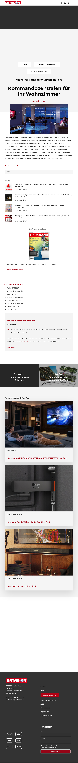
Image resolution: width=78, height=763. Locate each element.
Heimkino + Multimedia (15, 514)
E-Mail (43, 739)
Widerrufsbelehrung (48, 700)
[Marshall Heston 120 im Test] (39, 559)
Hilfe (42, 691)
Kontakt (44, 687)
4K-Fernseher (12, 450)
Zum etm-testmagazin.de (14, 270)
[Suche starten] (70, 171)
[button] (72, 3)
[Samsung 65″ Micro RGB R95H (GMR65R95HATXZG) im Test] (39, 431)
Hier (8, 339)
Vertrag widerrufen (49, 695)
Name (42, 732)
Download (11, 347)
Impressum (45, 712)
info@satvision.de (17, 700)
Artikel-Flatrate (23, 342)
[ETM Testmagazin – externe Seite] (39, 261)
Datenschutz (45, 708)
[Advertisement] (39, 46)
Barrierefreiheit (46, 715)
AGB (42, 704)
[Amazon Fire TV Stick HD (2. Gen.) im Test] (39, 496)
